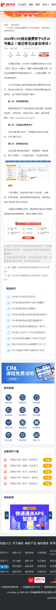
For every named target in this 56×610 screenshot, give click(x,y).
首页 (6, 25)
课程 (31, 4)
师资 (53, 4)
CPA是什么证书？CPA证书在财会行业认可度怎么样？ (29, 332)
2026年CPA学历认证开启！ (24, 297)
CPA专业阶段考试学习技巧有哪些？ (28, 302)
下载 (47, 460)
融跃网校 (29, 553)
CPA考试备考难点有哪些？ (24, 308)
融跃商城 (29, 571)
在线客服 (41, 553)
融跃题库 (29, 566)
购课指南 (41, 566)
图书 (38, 4)
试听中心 (4, 553)
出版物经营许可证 (31, 587)
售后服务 (41, 561)
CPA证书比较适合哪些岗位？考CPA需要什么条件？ (29, 326)
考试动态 (15, 25)
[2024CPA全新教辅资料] (28, 14)
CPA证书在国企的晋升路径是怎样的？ (29, 314)
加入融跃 (16, 561)
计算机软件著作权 (9, 587)
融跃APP (29, 561)
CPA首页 (22, 4)
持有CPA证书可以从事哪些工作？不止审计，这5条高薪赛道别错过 (29, 344)
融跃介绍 (16, 553)
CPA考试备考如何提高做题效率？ (27, 320)
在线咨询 (41, 571)
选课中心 (4, 561)
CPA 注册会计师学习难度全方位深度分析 (29, 350)
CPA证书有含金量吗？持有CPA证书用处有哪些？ (29, 338)
